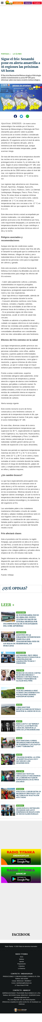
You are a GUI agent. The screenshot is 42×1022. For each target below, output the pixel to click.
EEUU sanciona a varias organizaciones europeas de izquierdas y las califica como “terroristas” (28, 743)
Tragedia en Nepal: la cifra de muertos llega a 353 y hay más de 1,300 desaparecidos (28, 760)
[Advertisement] (21, 29)
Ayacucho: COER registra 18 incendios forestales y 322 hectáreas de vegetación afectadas (28, 794)
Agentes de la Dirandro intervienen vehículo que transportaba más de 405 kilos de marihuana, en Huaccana (21, 640)
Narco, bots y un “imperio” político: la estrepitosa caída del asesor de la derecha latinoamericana (28, 727)
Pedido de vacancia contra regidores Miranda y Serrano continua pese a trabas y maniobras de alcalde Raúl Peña (28, 677)
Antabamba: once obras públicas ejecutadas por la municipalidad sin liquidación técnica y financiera (28, 659)
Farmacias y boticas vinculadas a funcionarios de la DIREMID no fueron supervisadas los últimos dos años (28, 778)
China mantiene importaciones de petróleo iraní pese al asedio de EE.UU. (28, 709)
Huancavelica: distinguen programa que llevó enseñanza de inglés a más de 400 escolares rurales (28, 811)
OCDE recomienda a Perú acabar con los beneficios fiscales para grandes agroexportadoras (28, 693)
